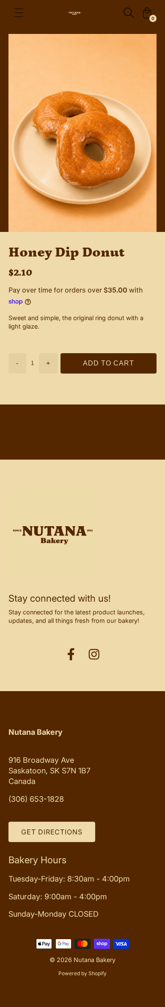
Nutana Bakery (95, 959)
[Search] (128, 12)
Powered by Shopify (82, 973)
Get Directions (51, 832)
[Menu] (18, 12)
